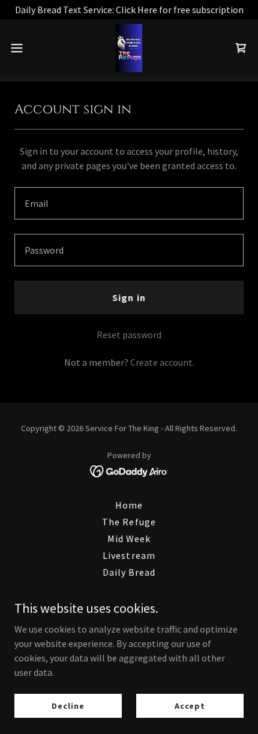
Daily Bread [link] (129, 572)
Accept (190, 705)
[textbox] (129, 203)
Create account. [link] (162, 362)
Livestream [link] (129, 555)
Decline (68, 705)
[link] (128, 48)
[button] (23, 48)
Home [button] (129, 505)
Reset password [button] (129, 335)
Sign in (128, 297)
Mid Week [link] (129, 539)
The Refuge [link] (128, 522)
